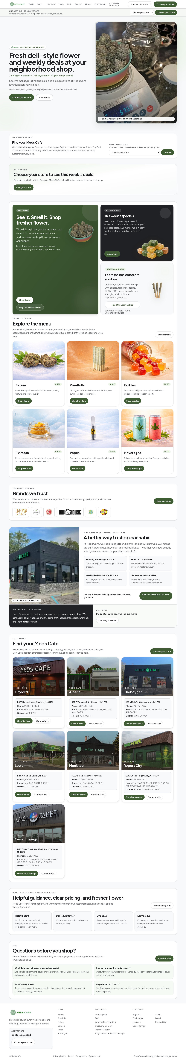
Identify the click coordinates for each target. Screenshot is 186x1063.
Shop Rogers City (134, 797)
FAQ (69, 4)
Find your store (23, 187)
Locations (50, 4)
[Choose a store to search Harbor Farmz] (90, 512)
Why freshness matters (30, 307)
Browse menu (164, 334)
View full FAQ (164, 958)
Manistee (137, 1022)
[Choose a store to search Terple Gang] (21, 512)
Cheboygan (138, 1018)
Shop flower (25, 300)
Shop (39, 4)
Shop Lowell (23, 794)
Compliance (99, 4)
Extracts (61, 1026)
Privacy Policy (59, 1056)
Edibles (61, 1022)
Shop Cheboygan (134, 723)
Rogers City (160, 1022)
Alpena (158, 1014)
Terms (71, 1056)
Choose (167, 152)
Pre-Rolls (62, 1018)
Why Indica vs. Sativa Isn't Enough (110, 1033)
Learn (61, 4)
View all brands (163, 501)
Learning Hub (101, 1014)
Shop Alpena (77, 723)
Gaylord (136, 1014)
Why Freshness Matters (105, 1022)
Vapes (60, 1029)
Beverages (62, 1033)
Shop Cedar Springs (26, 873)
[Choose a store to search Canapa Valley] (36, 512)
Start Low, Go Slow (103, 1026)
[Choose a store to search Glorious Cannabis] (49, 512)
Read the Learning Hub (122, 305)
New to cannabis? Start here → (155, 596)
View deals (44, 97)
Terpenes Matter (102, 1029)
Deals (31, 4)
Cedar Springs (139, 1026)
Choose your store (165, 4)
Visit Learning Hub (162, 905)
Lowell (158, 1018)
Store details (42, 721)
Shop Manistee (78, 794)
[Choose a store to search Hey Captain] (104, 512)
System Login (95, 1056)
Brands (78, 4)
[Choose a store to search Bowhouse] (70, 512)
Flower (61, 1014)
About (88, 4)
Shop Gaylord (23, 721)
